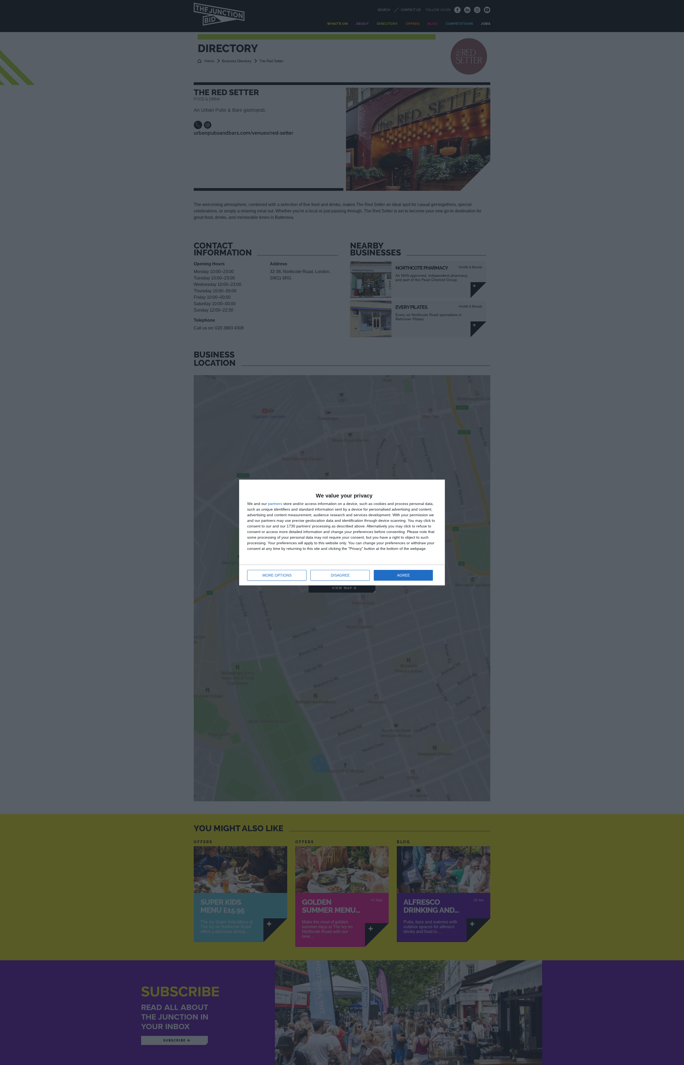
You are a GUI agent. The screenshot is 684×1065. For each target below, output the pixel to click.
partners (275, 504)
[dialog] (342, 532)
